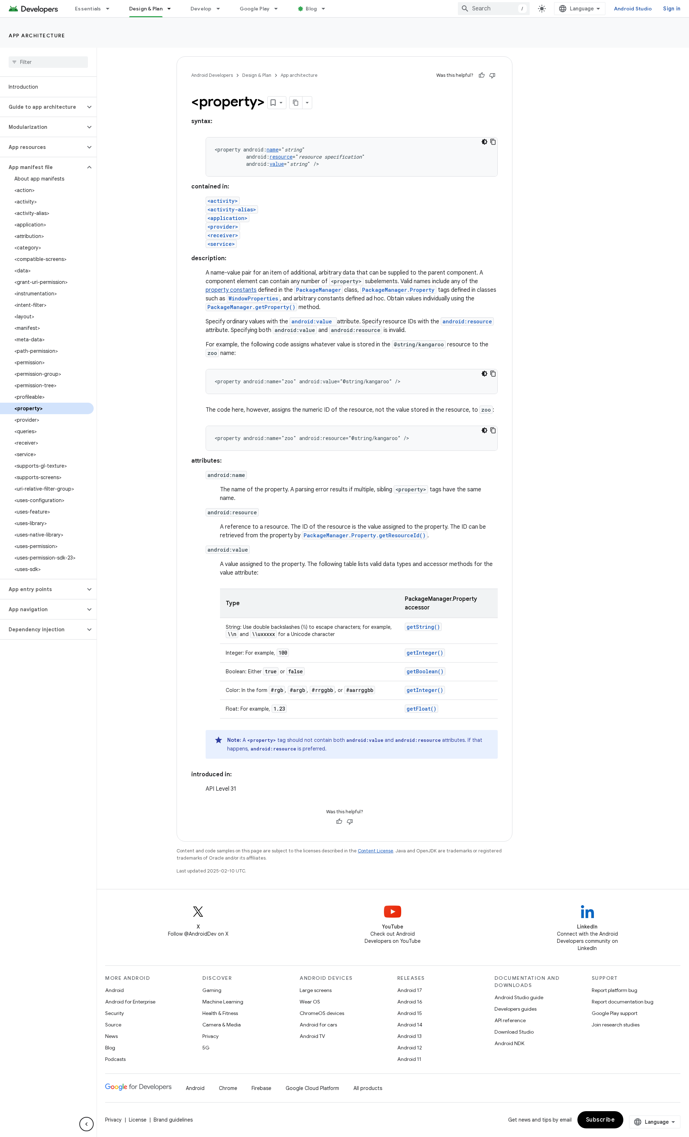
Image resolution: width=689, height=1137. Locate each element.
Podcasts (115, 1059)
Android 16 (409, 1001)
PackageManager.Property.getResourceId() (365, 535)
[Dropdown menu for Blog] (326, 8)
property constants (231, 290)
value (276, 163)
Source (113, 1024)
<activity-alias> (231, 209)
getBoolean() (425, 671)
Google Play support (614, 1013)
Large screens (316, 990)
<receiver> (222, 235)
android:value (311, 321)
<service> (221, 243)
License (137, 1120)
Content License (375, 851)
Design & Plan (146, 8)
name (272, 149)
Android (114, 990)
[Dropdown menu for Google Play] (279, 8)
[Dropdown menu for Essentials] (111, 8)
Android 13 (409, 1036)
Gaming (211, 990)
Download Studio (514, 1032)
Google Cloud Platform (312, 1088)
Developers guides (515, 1009)
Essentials (88, 8)
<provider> (222, 226)
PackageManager (318, 289)
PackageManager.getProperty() (251, 307)
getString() (423, 626)
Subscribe (600, 1119)
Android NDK (509, 1043)
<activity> (222, 200)
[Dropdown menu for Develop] (221, 8)
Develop (201, 8)
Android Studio (633, 8)
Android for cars (318, 1024)
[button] (42, 107)
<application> (227, 218)
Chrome (228, 1088)
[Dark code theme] (484, 141)
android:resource (467, 321)
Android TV (312, 1036)
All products (367, 1088)
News (111, 1036)
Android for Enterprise (130, 1001)
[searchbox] (48, 62)
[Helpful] (481, 75)
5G (206, 1047)
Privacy (210, 1036)
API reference (510, 1020)
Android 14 (409, 1024)
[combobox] (494, 8)
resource (280, 156)
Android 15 (409, 1013)
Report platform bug (614, 990)
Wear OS (310, 1001)
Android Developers (212, 75)
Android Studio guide (519, 997)
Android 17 (409, 990)
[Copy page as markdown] (296, 103)
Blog (311, 8)
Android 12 (409, 1047)
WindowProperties (253, 298)
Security (114, 1013)
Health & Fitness (220, 1013)
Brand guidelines (173, 1120)
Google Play (255, 8)
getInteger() (425, 652)
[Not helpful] (492, 75)
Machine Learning (222, 1001)
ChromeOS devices (322, 1013)
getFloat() (421, 708)
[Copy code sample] (493, 141)
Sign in (671, 8)
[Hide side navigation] (86, 1124)
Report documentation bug (622, 1001)
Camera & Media (221, 1024)
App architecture (37, 35)
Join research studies (615, 1024)
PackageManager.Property (398, 289)
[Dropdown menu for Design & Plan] (172, 8)
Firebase (261, 1088)
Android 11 (409, 1059)
